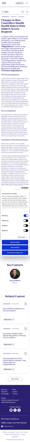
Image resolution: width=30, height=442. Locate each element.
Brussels (24, 423)
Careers (14, 391)
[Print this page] (22, 11)
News (14, 389)
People (3, 398)
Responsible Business (8, 402)
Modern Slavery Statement (12, 434)
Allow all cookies (15, 242)
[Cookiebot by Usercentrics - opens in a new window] (21, 188)
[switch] (26, 220)
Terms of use (19, 432)
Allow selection (15, 247)
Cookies (23, 434)
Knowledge (5, 394)
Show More (15, 379)
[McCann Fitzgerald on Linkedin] (11, 410)
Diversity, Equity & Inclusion (10, 400)
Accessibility (11, 432)
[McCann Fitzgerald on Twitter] (15, 410)
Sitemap (4, 432)
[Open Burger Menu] (27, 3)
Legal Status (15, 436)
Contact (15, 394)
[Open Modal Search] (20, 3)
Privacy (26, 432)
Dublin (3, 423)
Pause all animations (8, 426)
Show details (21, 237)
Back (6, 12)
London (9, 423)
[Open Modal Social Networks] (27, 11)
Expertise (4, 391)
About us (4, 389)
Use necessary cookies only (15, 252)
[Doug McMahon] (15, 274)
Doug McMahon (15, 280)
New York (16, 423)
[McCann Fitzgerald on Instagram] (19, 410)
